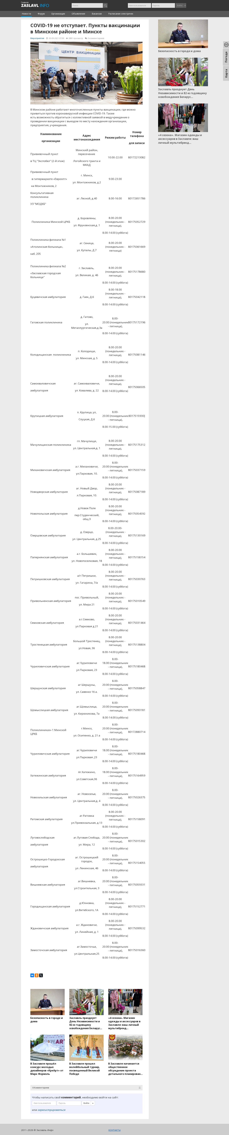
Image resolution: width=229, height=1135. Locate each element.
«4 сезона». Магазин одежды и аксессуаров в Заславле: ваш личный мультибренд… (124, 1023)
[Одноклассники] (36, 975)
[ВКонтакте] (32, 975)
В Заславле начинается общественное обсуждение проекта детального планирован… (125, 1069)
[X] (41, 975)
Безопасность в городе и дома (46, 1019)
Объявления (78, 13)
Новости (26, 13)
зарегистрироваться (51, 1110)
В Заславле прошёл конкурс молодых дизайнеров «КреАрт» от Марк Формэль (46, 1069)
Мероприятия (37, 38)
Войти (179, 5)
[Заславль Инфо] (38, 5)
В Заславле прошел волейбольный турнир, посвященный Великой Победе (84, 1069)
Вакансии (97, 13)
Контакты (114, 1130)
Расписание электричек (120, 13)
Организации (58, 13)
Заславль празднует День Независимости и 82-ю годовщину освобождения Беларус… (85, 1023)
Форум (41, 13)
